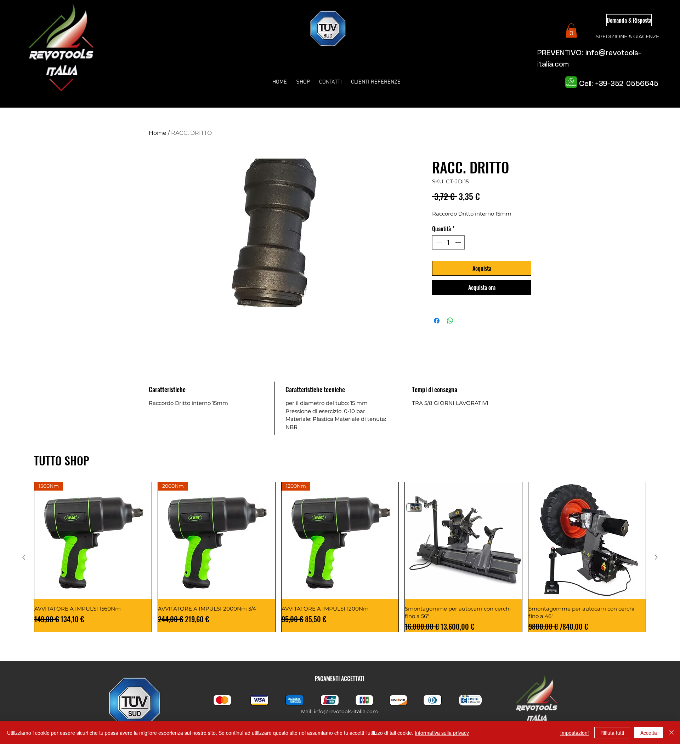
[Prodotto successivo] (656, 557)
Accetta (648, 732)
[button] (571, 30)
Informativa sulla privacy (442, 732)
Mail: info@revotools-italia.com (339, 711)
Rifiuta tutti (612, 732)
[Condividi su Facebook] (436, 320)
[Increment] (459, 242)
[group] (340, 557)
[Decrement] (438, 242)
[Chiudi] (671, 732)
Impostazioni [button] (574, 732)
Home (157, 133)
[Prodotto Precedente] (23, 557)
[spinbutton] (448, 242)
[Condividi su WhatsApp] (450, 320)
